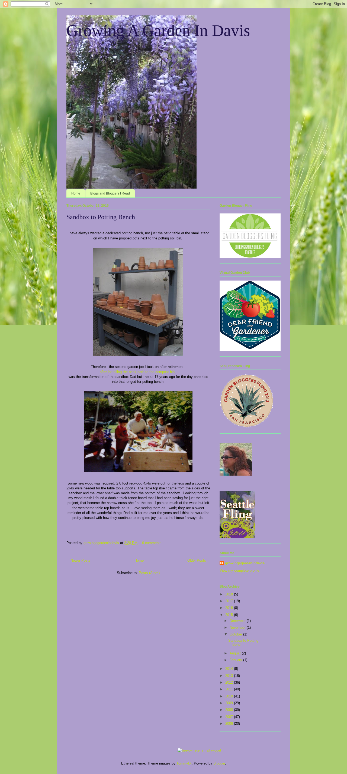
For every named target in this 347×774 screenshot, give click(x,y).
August (236, 653)
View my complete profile (239, 570)
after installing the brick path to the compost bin (137, 372)
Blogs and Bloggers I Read (110, 193)
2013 (229, 676)
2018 (229, 594)
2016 (229, 608)
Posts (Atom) (149, 573)
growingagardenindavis (245, 563)
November (238, 627)
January (236, 660)
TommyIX (184, 763)
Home (75, 193)
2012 (229, 682)
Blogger (219, 763)
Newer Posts (80, 560)
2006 (229, 724)
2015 (229, 615)
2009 (229, 703)
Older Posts (196, 560)
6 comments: (153, 543)
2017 (229, 601)
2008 (229, 710)
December (238, 621)
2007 (229, 717)
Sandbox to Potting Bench (100, 216)
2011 (229, 689)
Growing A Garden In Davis (158, 30)
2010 (229, 696)
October (236, 634)
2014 (229, 669)
